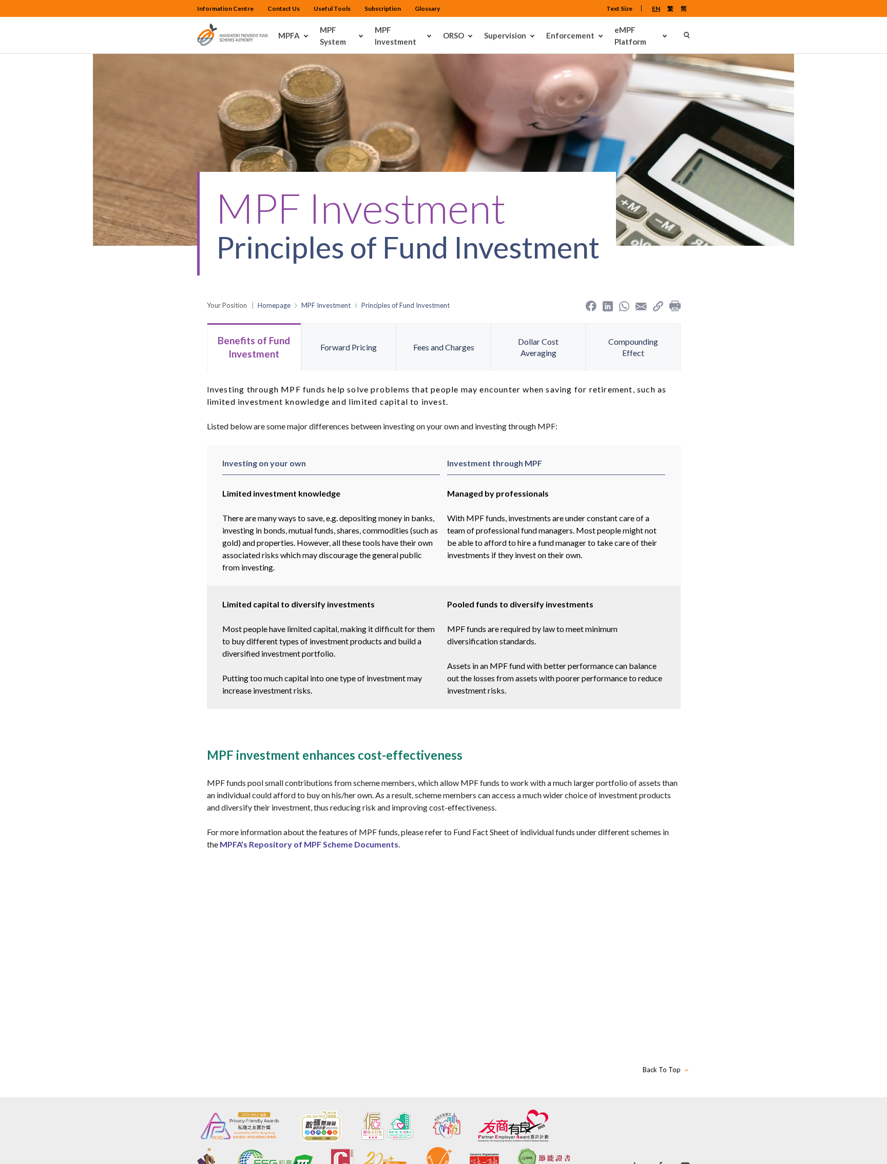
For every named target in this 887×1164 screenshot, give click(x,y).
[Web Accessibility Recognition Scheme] (320, 1126)
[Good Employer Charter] (387, 1126)
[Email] (641, 305)
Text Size (619, 8)
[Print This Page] (675, 305)
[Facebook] (591, 305)
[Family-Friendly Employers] (446, 1126)
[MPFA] (232, 43)
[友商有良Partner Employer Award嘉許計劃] (513, 1126)
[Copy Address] (658, 305)
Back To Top (662, 1070)
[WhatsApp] (624, 305)
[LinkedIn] (608, 305)
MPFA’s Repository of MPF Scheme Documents (309, 844)
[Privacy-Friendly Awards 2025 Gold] (240, 1126)
